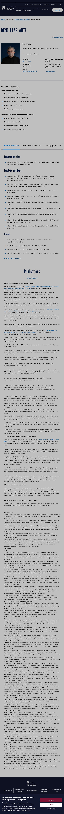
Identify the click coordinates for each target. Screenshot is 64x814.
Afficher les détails (51, 808)
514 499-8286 (26, 61)
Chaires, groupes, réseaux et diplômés (52, 146)
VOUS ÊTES (28, 4)
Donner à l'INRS (57, 10)
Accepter (51, 800)
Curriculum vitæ (11, 258)
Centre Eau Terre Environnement (32, 790)
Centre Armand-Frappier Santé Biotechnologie (19, 790)
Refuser (51, 804)
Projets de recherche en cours (32, 145)
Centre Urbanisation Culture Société (56, 790)
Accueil (3, 19)
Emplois (53, 4)
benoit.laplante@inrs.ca (29, 71)
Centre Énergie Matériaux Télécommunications (44, 790)
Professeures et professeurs (22, 19)
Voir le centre (50, 71)
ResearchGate (56, 37)
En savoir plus (26, 810)
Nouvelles (46, 4)
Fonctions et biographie (11, 145)
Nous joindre (37, 4)
